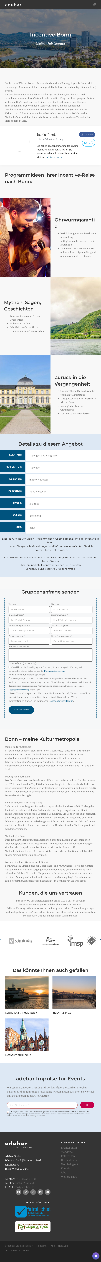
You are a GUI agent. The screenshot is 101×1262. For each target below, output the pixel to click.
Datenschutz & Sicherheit (19, 1246)
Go (87, 1105)
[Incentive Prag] (74, 992)
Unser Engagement (38, 1202)
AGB (53, 1246)
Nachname (57, 604)
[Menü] (94, 4)
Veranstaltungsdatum (19, 625)
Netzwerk (63, 1246)
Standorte (67, 1151)
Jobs (63, 1172)
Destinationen (69, 1160)
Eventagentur (69, 1147)
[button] (96, 1256)
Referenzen (68, 1156)
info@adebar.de (54, 157)
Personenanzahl (17, 636)
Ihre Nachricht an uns (19, 646)
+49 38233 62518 (26, 1178)
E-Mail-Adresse (16, 615)
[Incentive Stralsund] (27, 1034)
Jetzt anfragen (21, 710)
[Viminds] (20, 941)
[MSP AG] (75, 941)
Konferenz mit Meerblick (21, 1013)
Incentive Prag (61, 1013)
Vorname (13, 604)
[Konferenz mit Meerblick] (27, 992)
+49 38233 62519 (25, 1183)
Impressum (41, 1246)
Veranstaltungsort (60, 625)
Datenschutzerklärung (54, 671)
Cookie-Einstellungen (17, 1250)
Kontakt (65, 1168)
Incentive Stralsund (18, 1055)
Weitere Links (69, 1176)
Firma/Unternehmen (61, 636)
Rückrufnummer (59, 615)
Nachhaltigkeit (69, 1164)
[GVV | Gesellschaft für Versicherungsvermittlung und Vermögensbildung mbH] (50, 940)
